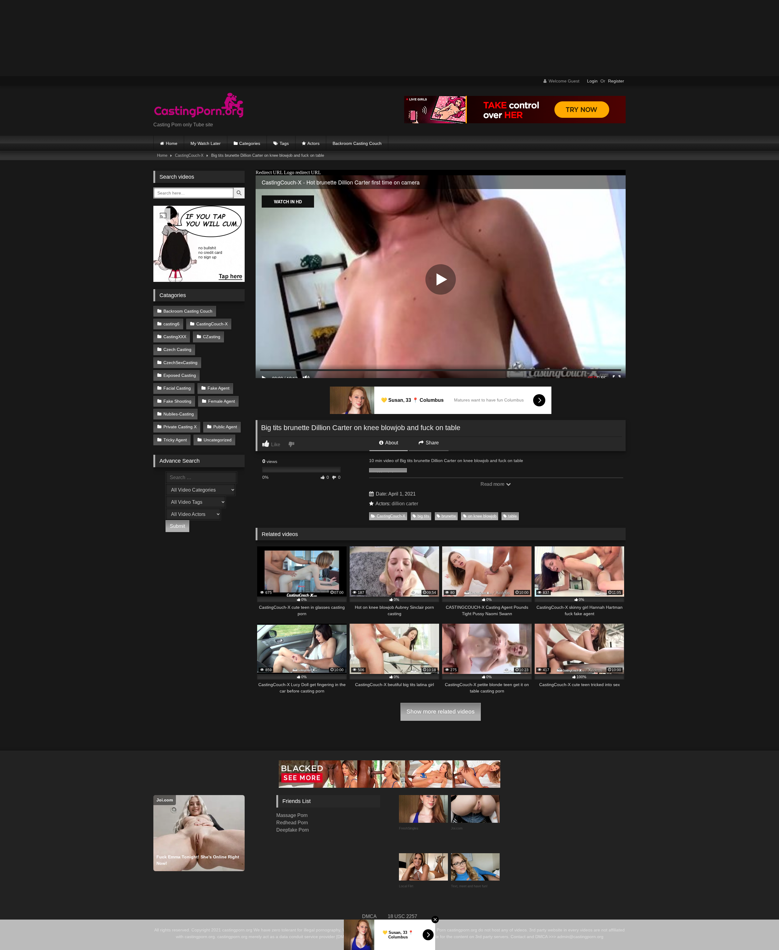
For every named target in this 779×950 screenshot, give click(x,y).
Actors (313, 143)
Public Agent (225, 426)
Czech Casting (177, 349)
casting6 (171, 323)
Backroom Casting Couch (357, 143)
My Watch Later (205, 143)
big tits (423, 516)
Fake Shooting (177, 401)
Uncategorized (218, 439)
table (512, 516)
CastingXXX (174, 336)
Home (171, 143)
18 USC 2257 (402, 916)
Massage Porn (292, 815)
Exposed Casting (179, 375)
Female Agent (221, 401)
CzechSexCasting (180, 362)
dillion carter (405, 503)
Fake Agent (218, 388)
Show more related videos (441, 711)
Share (431, 442)
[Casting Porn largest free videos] (199, 106)
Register (616, 81)
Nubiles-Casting (178, 414)
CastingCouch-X (189, 155)
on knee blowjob (482, 516)
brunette (449, 516)
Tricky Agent (175, 439)
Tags (284, 143)
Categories (249, 143)
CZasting (211, 336)
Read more (492, 484)
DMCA (369, 916)
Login (592, 81)
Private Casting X (180, 426)
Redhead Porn (292, 822)
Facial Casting (177, 388)
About (391, 442)
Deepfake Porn (292, 830)
